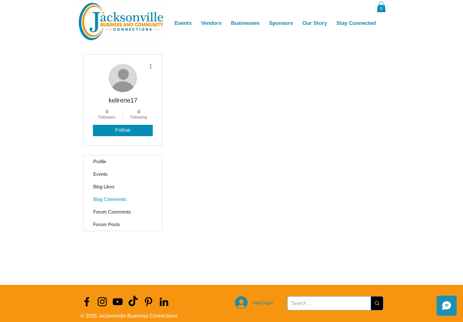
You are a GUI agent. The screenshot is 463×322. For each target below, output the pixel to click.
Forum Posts (106, 224)
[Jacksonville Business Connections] (87, 302)
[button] (381, 6)
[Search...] (377, 303)
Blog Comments (110, 199)
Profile (99, 161)
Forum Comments (112, 211)
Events (100, 174)
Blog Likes (104, 186)
